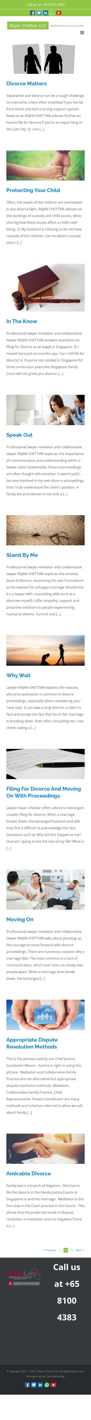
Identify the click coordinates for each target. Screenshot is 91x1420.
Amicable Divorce (28, 1173)
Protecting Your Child (33, 190)
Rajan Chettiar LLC (49, 1371)
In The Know (21, 321)
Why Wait (18, 675)
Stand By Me (22, 555)
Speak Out (19, 435)
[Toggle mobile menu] (82, 32)
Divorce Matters (26, 83)
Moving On (19, 919)
